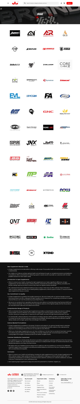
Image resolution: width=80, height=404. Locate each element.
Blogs (38, 383)
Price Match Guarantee (52, 388)
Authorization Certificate (52, 391)
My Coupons (28, 387)
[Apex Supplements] (15, 3)
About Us (51, 381)
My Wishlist (27, 389)
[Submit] (25, 3)
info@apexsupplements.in (48, 374)
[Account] (61, 3)
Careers (51, 385)
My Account (28, 381)
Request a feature (41, 394)
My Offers (27, 391)
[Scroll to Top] (77, 397)
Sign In (69, 3)
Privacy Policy (40, 385)
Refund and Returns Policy (41, 390)
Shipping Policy (40, 387)
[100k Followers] (11, 391)
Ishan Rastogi (38, 401)
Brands (38, 381)
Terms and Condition (42, 392)
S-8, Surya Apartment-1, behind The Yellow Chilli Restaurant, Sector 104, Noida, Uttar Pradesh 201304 (31, 374)
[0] (64, 3)
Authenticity (52, 393)
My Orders (27, 383)
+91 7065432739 (62, 374)
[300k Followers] (8, 391)
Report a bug (40, 396)
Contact (51, 383)
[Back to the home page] (37, 17)
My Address (28, 385)
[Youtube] (13, 391)
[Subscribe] (72, 382)
